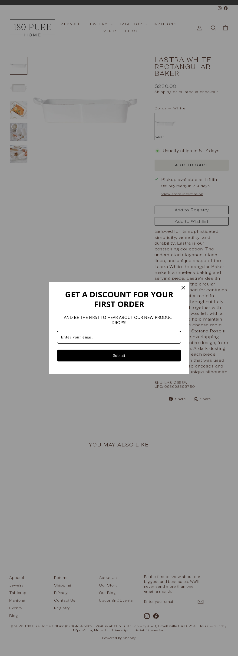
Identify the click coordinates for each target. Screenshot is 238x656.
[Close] (183, 287)
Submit (119, 355)
